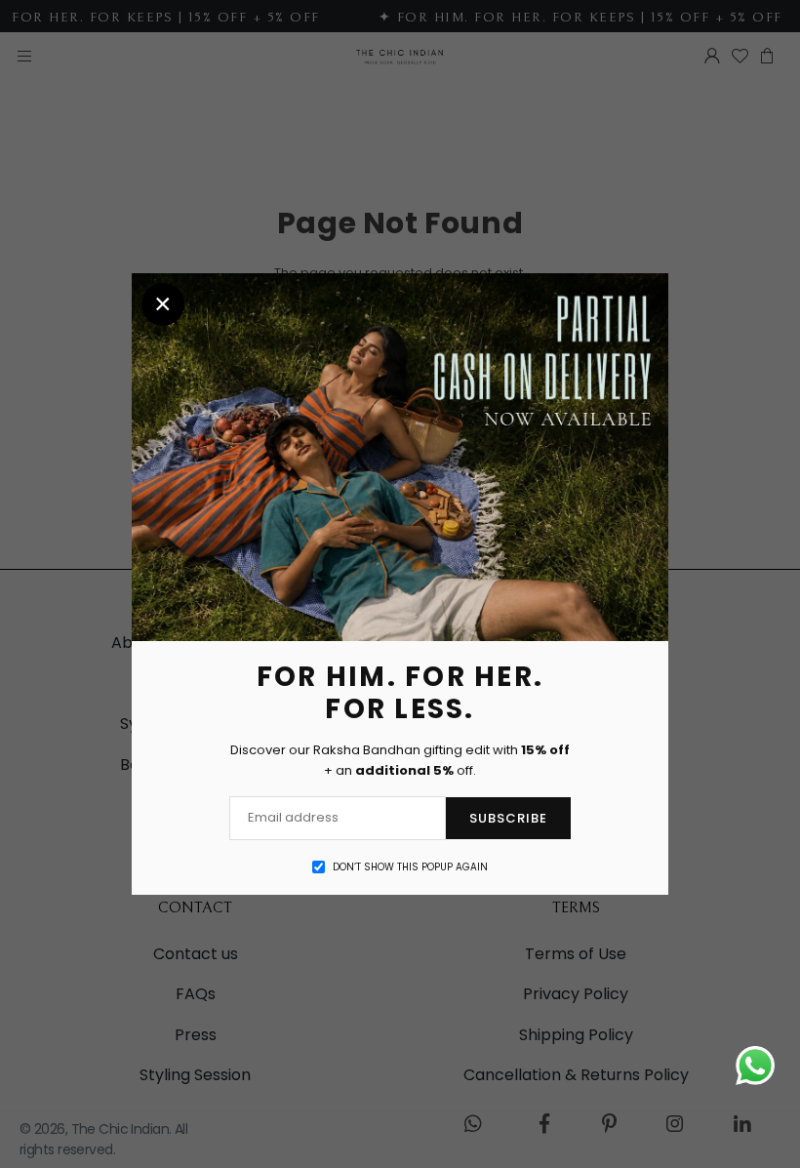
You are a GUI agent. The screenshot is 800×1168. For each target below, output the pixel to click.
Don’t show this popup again (410, 867)
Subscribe (508, 818)
